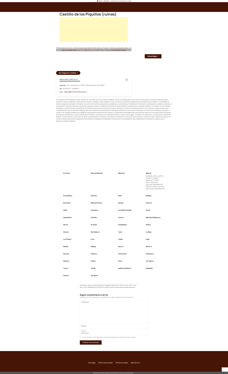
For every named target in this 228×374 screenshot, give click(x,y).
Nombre (83, 326)
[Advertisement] (94, 29)
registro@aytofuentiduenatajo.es (75, 92)
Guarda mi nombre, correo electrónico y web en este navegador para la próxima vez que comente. (108, 337)
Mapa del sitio (135, 363)
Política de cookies (122, 363)
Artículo (106, 1)
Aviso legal (91, 363)
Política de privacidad (105, 363)
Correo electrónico (84, 332)
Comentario (84, 302)
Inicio (100, 1)
